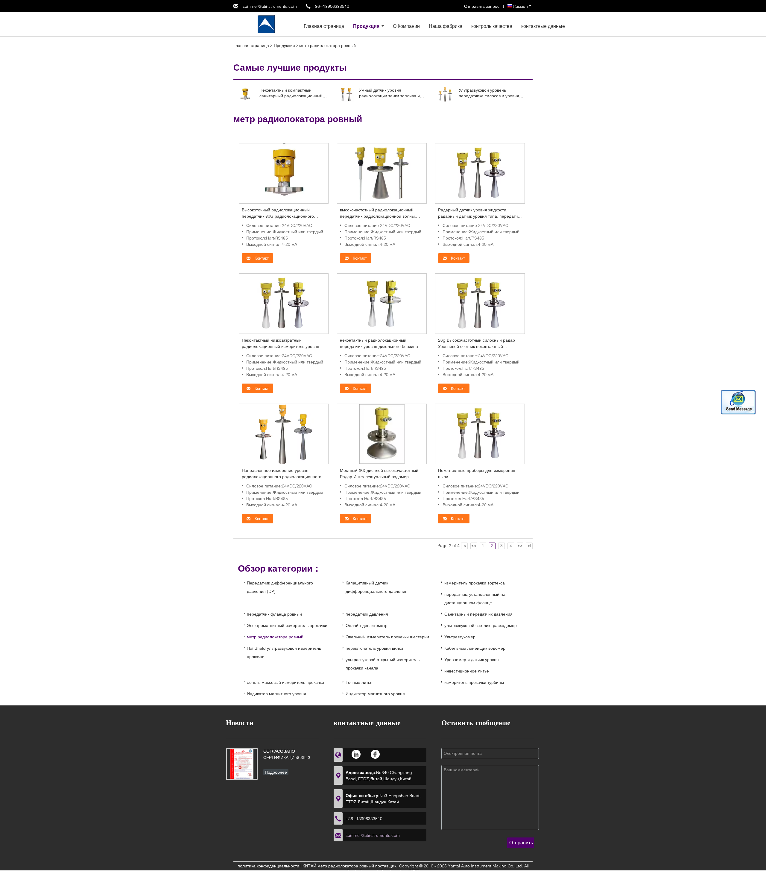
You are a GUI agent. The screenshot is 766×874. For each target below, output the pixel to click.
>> (520, 545)
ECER (414, 871)
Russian (520, 6)
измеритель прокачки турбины (474, 682)
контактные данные (543, 26)
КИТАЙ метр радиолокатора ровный (338, 865)
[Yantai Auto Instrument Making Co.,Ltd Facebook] (375, 754)
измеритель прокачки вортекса (474, 582)
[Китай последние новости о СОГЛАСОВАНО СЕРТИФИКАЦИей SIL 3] (242, 764)
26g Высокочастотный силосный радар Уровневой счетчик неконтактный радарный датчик (476, 346)
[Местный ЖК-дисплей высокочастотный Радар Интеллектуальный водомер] (381, 433)
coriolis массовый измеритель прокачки (285, 682)
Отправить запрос (482, 6)
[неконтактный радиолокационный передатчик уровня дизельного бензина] (382, 303)
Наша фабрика (445, 26)
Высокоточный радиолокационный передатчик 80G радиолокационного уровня (278, 216)
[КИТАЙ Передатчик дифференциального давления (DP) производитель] (266, 23)
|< (464, 545)
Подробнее (276, 772)
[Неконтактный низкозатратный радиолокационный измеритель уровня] (283, 303)
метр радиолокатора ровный (275, 636)
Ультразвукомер (459, 636)
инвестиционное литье (466, 670)
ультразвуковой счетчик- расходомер (480, 625)
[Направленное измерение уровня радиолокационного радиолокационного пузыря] (284, 433)
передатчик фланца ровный (274, 614)
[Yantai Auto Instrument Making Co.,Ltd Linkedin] (356, 754)
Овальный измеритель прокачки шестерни (387, 636)
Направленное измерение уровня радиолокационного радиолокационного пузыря (281, 476)
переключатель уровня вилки (374, 648)
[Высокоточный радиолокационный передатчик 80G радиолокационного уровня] (283, 172)
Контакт (261, 258)
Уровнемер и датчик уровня (471, 659)
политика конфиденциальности (268, 865)
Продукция (366, 26)
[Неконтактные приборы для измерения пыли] (480, 433)
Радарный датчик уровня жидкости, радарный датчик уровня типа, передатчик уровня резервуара (480, 216)
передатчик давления (367, 614)
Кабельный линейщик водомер (474, 648)
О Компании (406, 26)
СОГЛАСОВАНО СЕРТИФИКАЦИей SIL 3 (286, 754)
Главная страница (324, 26)
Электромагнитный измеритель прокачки (287, 625)
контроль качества (491, 26)
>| (529, 545)
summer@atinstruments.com (270, 6)
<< (473, 545)
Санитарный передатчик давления (478, 614)
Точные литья (359, 682)
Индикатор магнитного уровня (276, 693)
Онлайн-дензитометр (366, 625)
